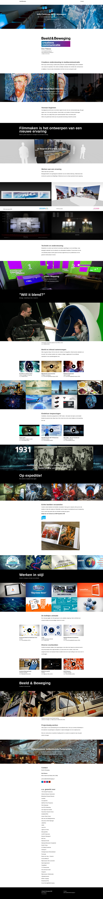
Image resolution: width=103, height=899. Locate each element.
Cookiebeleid (43, 893)
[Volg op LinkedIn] (42, 782)
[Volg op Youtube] (49, 782)
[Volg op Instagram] (45, 782)
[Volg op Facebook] (47, 782)
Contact (82, 1)
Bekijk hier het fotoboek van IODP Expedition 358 (53, 513)
